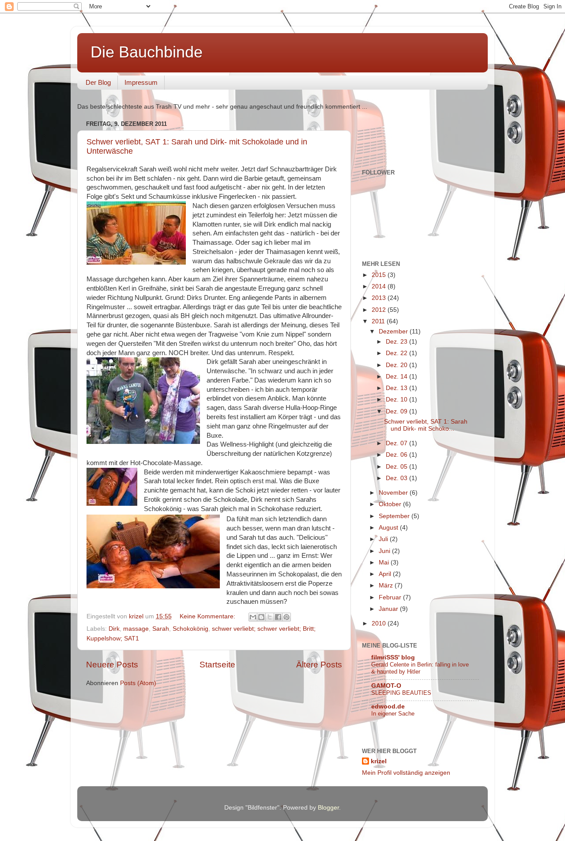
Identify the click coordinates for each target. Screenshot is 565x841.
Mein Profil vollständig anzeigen (406, 772)
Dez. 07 (397, 443)
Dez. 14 (397, 376)
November (394, 492)
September (395, 516)
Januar (389, 609)
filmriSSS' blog (393, 657)
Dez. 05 (397, 466)
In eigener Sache (392, 713)
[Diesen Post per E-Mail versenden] (253, 617)
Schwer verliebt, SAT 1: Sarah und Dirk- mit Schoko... (425, 425)
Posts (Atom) (138, 683)
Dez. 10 (397, 399)
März (387, 585)
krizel (379, 761)
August (389, 527)
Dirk (114, 628)
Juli (384, 539)
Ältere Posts (319, 664)
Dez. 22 (397, 353)
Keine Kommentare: (208, 616)
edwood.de (388, 706)
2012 (380, 310)
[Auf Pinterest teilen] (286, 617)
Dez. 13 (397, 388)
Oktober (391, 504)
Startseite (217, 664)
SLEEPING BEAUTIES (401, 692)
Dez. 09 (397, 411)
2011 (379, 321)
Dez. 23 (397, 341)
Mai (385, 562)
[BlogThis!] (261, 617)
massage (136, 628)
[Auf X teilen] (269, 617)
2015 (380, 275)
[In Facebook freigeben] (278, 617)
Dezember (394, 331)
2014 (380, 286)
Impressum (141, 82)
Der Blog (98, 82)
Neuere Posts (112, 664)
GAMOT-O (386, 685)
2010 (380, 623)
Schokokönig (190, 628)
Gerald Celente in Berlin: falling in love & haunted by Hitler (420, 668)
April (386, 574)
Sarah (160, 628)
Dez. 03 (397, 478)
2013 (380, 298)
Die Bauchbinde (146, 52)
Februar (391, 597)
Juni (385, 551)
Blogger (328, 807)
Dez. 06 (397, 454)
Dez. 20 (397, 365)
